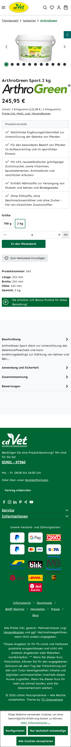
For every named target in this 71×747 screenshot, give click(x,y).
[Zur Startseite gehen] (24, 7)
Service (8, 510)
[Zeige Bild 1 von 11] (6, 64)
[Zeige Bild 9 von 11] (53, 64)
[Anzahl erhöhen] (59, 234)
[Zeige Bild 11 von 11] (64, 64)
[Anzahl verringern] (5, 234)
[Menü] (3, 7)
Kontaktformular (36, 480)
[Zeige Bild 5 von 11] (29, 64)
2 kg (20, 223)
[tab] (35, 349)
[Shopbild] (35, 47)
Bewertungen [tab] (11, 386)
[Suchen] (45, 7)
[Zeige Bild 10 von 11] (58, 64)
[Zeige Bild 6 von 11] (35, 64)
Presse (55, 609)
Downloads (44, 603)
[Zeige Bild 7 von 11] (41, 64)
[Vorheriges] (6, 47)
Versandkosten (13, 632)
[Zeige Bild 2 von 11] (12, 64)
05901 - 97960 (13, 462)
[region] (35, 47)
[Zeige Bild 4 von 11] (23, 64)
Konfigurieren (15, 730)
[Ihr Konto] (58, 7)
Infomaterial (22, 603)
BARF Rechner (14, 609)
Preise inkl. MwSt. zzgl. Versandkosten (26, 113)
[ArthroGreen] (36, 88)
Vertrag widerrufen (18, 490)
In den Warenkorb (23, 244)
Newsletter (37, 609)
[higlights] (67, 34)
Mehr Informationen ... (35, 722)
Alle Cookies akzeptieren (35, 741)
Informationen (15, 516)
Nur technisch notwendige (48, 730)
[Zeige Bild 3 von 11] (18, 64)
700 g (7, 223)
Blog (35, 615)
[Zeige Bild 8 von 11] (47, 64)
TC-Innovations (52, 699)
